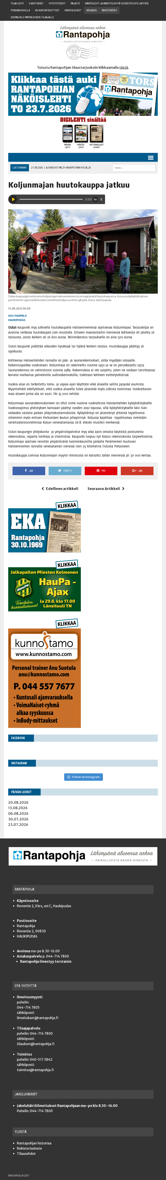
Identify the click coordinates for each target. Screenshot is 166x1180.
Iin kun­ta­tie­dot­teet (47, 10)
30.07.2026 (18, 819)
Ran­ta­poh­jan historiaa (34, 1143)
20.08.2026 (18, 802)
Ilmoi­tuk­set (36, 3)
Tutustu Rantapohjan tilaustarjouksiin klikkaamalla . (83, 67)
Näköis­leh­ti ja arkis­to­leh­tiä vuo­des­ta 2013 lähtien (116, 3)
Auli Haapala (17, 315)
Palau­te (75, 3)
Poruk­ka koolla (20, 10)
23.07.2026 (18, 824)
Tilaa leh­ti (17, 3)
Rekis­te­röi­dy (109, 10)
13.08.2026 (17, 808)
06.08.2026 (18, 813)
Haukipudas (16, 320)
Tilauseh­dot (26, 1154)
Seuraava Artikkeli (104, 488)
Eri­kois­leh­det (73, 10)
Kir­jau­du (91, 10)
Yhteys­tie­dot (57, 3)
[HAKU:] (134, 167)
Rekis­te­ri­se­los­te (29, 1148)
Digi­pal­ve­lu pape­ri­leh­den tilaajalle (32, 17)
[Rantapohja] (83, 43)
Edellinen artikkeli (62, 488)
